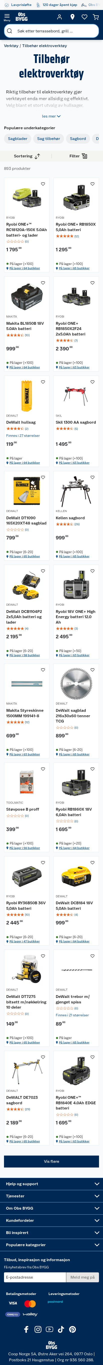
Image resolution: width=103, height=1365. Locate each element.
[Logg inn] (59, 17)
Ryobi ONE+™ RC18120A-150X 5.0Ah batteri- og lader (26, 229)
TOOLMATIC (14, 802)
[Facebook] (26, 1329)
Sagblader (17, 138)
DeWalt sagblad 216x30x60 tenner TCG (73, 715)
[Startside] (33, 17)
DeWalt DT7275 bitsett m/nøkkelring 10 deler (26, 1002)
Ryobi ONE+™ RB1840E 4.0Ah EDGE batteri (76, 1102)
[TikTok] (61, 1329)
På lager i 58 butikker (25, 655)
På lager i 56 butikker (25, 848)
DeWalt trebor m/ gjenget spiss (73, 999)
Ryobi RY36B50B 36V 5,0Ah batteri (26, 906)
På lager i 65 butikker (74, 268)
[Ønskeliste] (84, 17)
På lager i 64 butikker (25, 268)
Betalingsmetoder (21, 1294)
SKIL (59, 415)
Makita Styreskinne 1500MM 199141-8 (25, 713)
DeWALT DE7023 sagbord (22, 1100)
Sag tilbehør (48, 138)
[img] (26, 241)
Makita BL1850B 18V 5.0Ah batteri (25, 326)
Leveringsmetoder (64, 1294)
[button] (51, 1162)
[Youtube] (49, 1329)
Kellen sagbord (70, 518)
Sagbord (78, 138)
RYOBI (10, 217)
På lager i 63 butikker (74, 367)
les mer (49, 116)
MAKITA (11, 316)
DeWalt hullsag (21, 422)
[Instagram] (38, 1329)
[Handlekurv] (95, 17)
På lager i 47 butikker (25, 941)
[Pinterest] (72, 1329)
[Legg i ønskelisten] (43, 184)
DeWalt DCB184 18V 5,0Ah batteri (74, 906)
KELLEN (61, 511)
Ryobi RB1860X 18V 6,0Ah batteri (74, 812)
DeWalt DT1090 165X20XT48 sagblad (26, 521)
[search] (9, 31)
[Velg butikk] (72, 17)
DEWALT (12, 415)
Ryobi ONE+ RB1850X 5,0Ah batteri (76, 227)
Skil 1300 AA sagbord (76, 422)
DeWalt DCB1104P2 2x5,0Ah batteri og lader (24, 617)
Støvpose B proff (22, 809)
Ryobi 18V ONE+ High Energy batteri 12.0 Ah (76, 617)
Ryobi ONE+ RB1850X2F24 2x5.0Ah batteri (70, 328)
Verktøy (11, 45)
